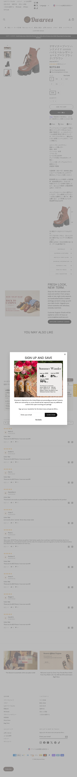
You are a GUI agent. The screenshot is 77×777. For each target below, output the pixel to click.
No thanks (38, 419)
